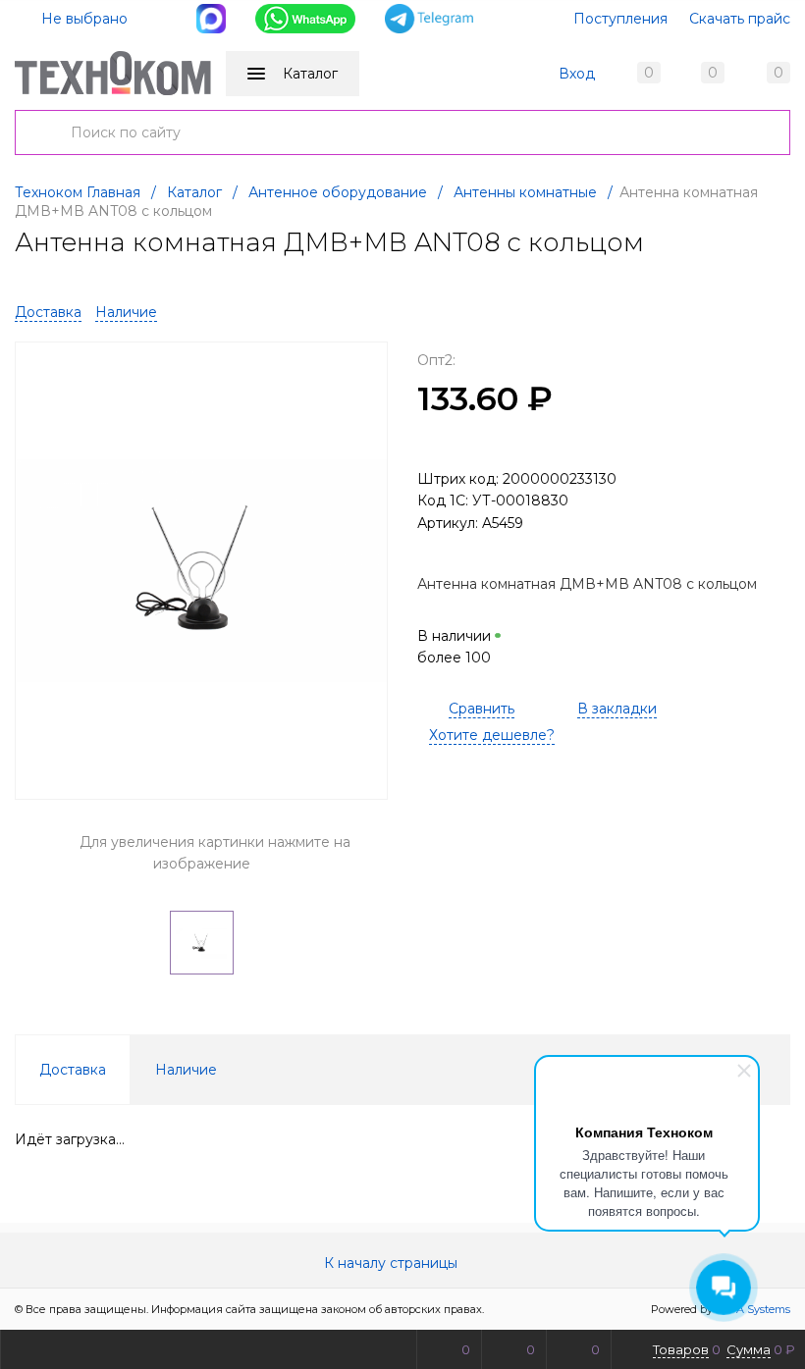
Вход (577, 73)
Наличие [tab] (186, 1070)
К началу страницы (392, 1263)
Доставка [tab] (72, 1070)
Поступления (620, 18)
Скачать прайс (739, 18)
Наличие (126, 312)
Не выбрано (82, 18)
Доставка (48, 312)
